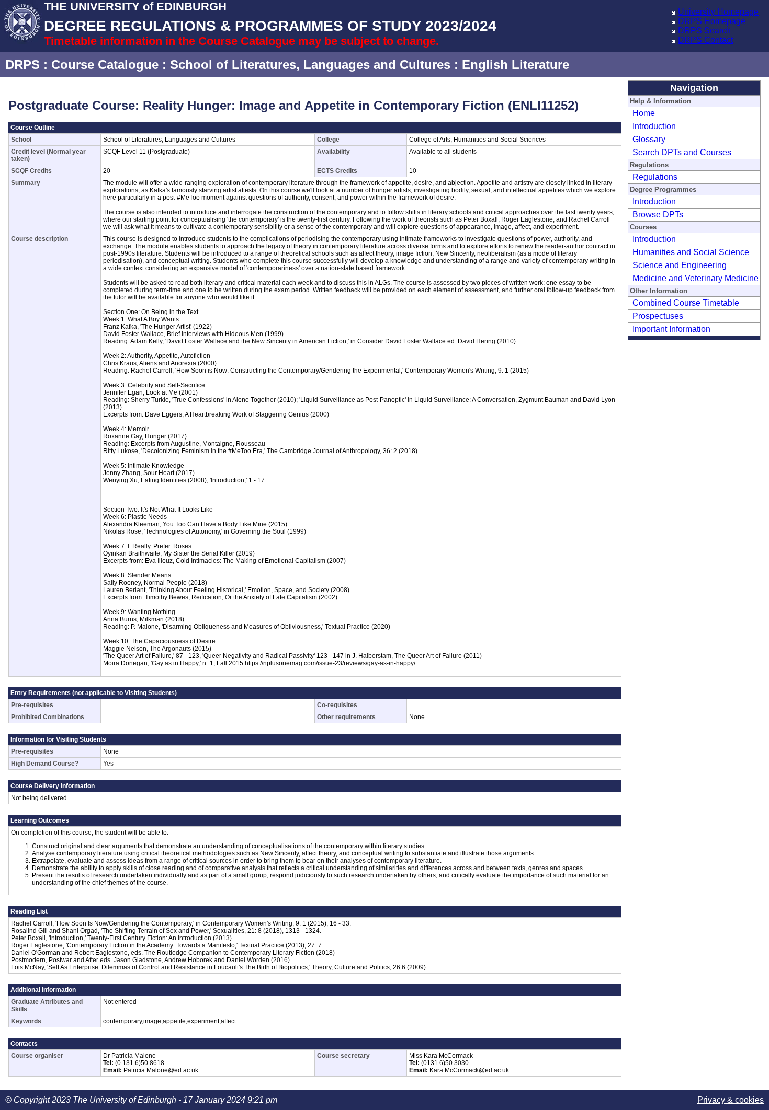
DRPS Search (704, 30)
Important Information (671, 329)
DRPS (22, 64)
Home (643, 113)
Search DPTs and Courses (681, 152)
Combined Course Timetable (685, 302)
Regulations (654, 176)
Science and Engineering (679, 265)
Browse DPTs (657, 214)
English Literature (515, 64)
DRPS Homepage (711, 21)
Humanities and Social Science (690, 252)
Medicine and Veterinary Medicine (695, 278)
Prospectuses (657, 315)
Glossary (648, 139)
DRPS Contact (705, 40)
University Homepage (718, 11)
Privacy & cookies (730, 1099)
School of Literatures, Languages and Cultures (310, 64)
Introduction (654, 126)
